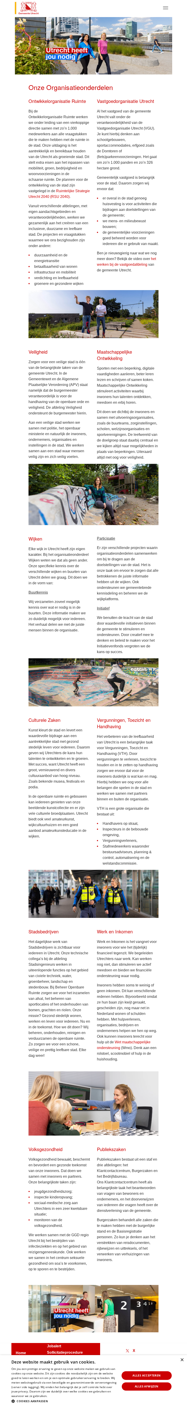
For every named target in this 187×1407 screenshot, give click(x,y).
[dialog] (93, 1381)
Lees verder (56, 1396)
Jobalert (54, 1346)
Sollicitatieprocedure (65, 1352)
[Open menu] (165, 8)
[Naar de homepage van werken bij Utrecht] (32, 8)
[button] (64, 1401)
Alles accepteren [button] (146, 1375)
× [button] (182, 1360)
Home (21, 1353)
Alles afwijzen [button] (146, 1386)
